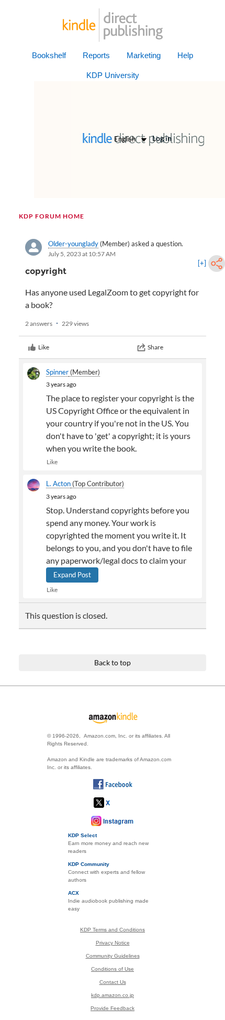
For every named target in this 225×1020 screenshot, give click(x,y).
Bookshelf (49, 55)
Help (185, 55)
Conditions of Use (112, 969)
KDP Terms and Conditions (112, 930)
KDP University (112, 75)
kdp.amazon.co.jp (112, 995)
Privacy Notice (113, 943)
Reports (96, 55)
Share (155, 347)
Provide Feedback (112, 1008)
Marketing (144, 55)
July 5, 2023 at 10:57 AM (82, 254)
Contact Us (112, 982)
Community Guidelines (113, 956)
